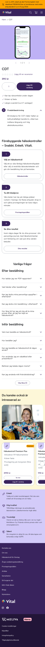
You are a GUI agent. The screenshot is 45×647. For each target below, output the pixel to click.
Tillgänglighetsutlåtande (10, 640)
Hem (4, 19)
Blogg (4, 590)
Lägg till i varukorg (29, 86)
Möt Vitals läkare (8, 585)
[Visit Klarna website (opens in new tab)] (28, 619)
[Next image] (29, 62)
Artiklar (4, 571)
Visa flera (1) (22, 383)
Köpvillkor (5, 631)
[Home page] (7, 12)
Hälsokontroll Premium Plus (15, 451)
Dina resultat (22, 249)
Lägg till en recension (23, 74)
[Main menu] (41, 12)
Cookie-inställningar (9, 626)
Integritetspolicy (8, 635)
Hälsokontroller (22, 176)
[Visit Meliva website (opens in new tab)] (10, 619)
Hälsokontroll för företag (11, 557)
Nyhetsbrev (6, 594)
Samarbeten (6, 576)
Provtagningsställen (22, 212)
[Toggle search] (30, 12)
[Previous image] (15, 62)
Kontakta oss (6, 548)
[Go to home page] (8, 601)
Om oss (5, 553)
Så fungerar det (7, 580)
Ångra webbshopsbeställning (12, 562)
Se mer (18, 478)
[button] (42, 464)
